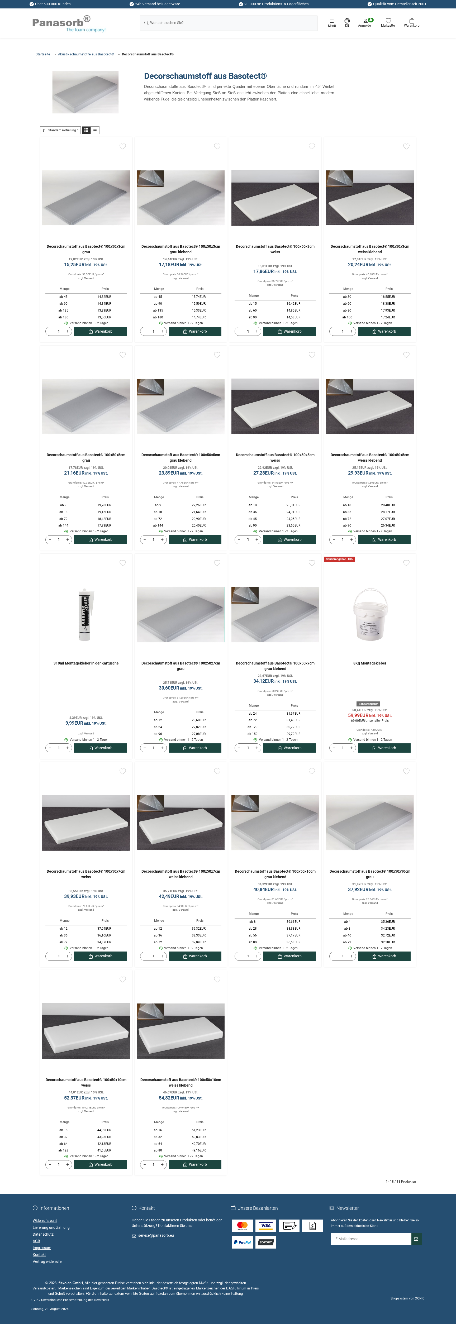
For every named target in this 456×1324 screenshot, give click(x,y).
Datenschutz (43, 1234)
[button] (86, 130)
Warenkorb (103, 331)
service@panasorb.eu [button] (156, 1235)
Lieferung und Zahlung (51, 1227)
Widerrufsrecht (45, 1220)
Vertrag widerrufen (48, 1261)
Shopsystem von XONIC (408, 1298)
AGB (36, 1241)
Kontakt (39, 1255)
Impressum (42, 1248)
